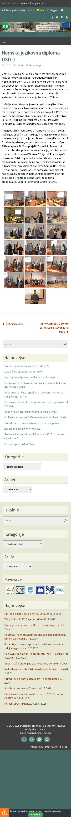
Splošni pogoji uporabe (13, 10)
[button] (35, 27)
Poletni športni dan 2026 (19, 444)
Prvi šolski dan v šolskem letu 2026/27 (26, 366)
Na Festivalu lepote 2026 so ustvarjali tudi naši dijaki (35, 417)
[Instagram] (62, 17)
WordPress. (61, 746)
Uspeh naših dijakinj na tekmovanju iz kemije (30, 411)
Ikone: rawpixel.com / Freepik (35, 732)
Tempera (48, 746)
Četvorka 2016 (14, 323)
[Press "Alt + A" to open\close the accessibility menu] (4, 812)
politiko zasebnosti (53, 811)
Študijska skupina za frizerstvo (22, 428)
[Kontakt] (66, 17)
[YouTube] (57, 17)
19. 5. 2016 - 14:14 (14, 65)
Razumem (35, 814)
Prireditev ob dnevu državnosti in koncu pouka (31, 423)
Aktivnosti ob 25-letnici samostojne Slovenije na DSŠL (54, 327)
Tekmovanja (35, 65)
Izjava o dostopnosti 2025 (34, 3)
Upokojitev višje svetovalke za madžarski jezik (31, 377)
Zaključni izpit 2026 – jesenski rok (23, 371)
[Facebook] (52, 17)
